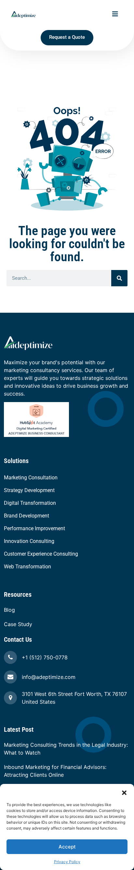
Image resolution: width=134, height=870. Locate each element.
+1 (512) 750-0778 (45, 657)
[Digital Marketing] (36, 419)
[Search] (119, 278)
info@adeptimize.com (48, 677)
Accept (67, 847)
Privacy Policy (67, 861)
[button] (124, 792)
